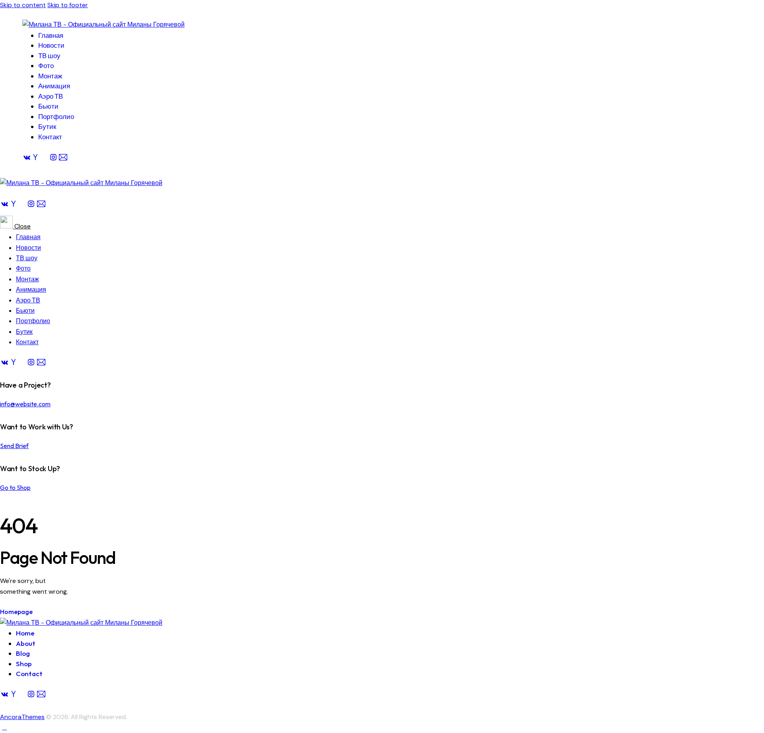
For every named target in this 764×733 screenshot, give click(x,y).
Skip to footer (67, 5)
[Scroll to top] (4, 727)
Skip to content (23, 5)
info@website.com (25, 404)
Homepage (16, 612)
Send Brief (14, 446)
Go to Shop (15, 487)
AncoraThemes (22, 717)
